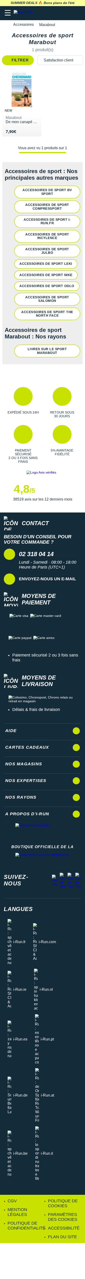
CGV (12, 1201)
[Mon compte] (67, 13)
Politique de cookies (63, 1203)
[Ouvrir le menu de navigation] (8, 13)
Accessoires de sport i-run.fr (47, 221)
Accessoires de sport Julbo (47, 250)
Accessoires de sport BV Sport (47, 191)
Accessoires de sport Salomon (47, 299)
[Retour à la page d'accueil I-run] (24, 13)
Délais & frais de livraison (36, 709)
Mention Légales (17, 1212)
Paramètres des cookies (62, 1217)
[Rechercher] (49, 13)
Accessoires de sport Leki (45, 264)
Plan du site (62, 1236)
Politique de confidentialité (26, 1225)
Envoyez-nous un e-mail (47, 579)
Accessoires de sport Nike (45, 275)
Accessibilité (64, 1228)
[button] (23, 402)
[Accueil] (5, 25)
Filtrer (20, 60)
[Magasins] (58, 13)
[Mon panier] (76, 13)
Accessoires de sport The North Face (47, 313)
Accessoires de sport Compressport (47, 206)
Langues (18, 909)
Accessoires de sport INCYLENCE (47, 236)
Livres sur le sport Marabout (47, 350)
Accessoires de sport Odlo (46, 286)
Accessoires (23, 25)
